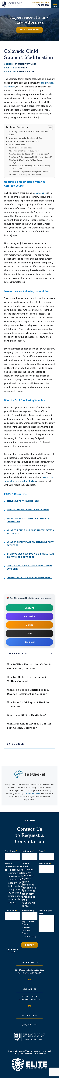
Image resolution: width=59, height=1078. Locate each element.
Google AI (29, 642)
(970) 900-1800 (42, 5)
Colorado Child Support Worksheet (26, 175)
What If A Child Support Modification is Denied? (32, 157)
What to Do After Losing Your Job (23, 141)
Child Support (25, 71)
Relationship (29, 910)
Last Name (28, 851)
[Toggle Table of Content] (49, 127)
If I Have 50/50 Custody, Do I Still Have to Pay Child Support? (31, 167)
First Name (11, 851)
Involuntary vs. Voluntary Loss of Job (25, 138)
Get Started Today (29, 30)
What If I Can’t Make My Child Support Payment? (27, 161)
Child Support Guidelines (22, 148)
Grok (29, 633)
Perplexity (29, 616)
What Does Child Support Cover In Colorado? (30, 154)
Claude (29, 625)
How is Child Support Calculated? (25, 151)
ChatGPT (29, 607)
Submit (29, 945)
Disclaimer (40, 1054)
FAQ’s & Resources (16, 144)
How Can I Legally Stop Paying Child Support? (31, 172)
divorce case (40, 193)
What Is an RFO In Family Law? (27, 715)
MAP (29, 980)
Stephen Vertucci (25, 64)
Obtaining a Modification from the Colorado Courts (28, 133)
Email (42, 851)
